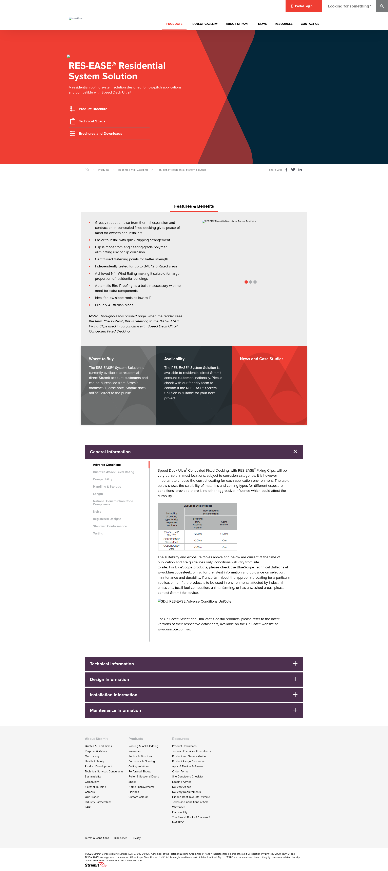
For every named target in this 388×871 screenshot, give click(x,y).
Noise (97, 511)
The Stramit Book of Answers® (191, 817)
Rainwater (135, 751)
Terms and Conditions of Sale (190, 802)
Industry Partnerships (98, 802)
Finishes (134, 792)
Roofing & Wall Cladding (133, 170)
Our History (92, 756)
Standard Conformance (110, 526)
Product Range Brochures (188, 761)
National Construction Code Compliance (113, 503)
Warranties (178, 807)
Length (98, 493)
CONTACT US (310, 24)
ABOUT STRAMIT (238, 24)
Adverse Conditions (107, 464)
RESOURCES (284, 24)
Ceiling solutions (139, 766)
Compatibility (102, 479)
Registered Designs (107, 518)
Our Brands (92, 797)
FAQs (88, 807)
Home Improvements (142, 787)
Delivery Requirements (186, 792)
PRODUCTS (174, 24)
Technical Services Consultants (104, 771)
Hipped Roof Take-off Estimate (191, 797)
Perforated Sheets (140, 771)
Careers (90, 792)
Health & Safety (94, 761)
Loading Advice (181, 782)
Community (92, 782)
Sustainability (93, 776)
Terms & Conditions (97, 838)
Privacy (136, 838)
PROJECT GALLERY (204, 24)
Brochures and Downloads (100, 133)
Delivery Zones (181, 787)
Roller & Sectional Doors (144, 776)
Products (103, 170)
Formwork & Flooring (142, 761)
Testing (98, 533)
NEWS (262, 24)
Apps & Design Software (187, 766)
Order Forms (180, 771)
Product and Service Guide (189, 756)
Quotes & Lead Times (98, 746)
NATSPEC (178, 822)
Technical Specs (92, 121)
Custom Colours (139, 797)
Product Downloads (184, 746)
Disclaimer (120, 838)
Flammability (179, 812)
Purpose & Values (96, 751)
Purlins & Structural (140, 756)
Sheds (132, 782)
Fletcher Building (95, 787)
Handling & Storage (107, 486)
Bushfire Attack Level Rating (113, 472)
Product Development (98, 766)
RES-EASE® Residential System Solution (181, 170)
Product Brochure (93, 109)
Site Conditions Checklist (187, 776)
